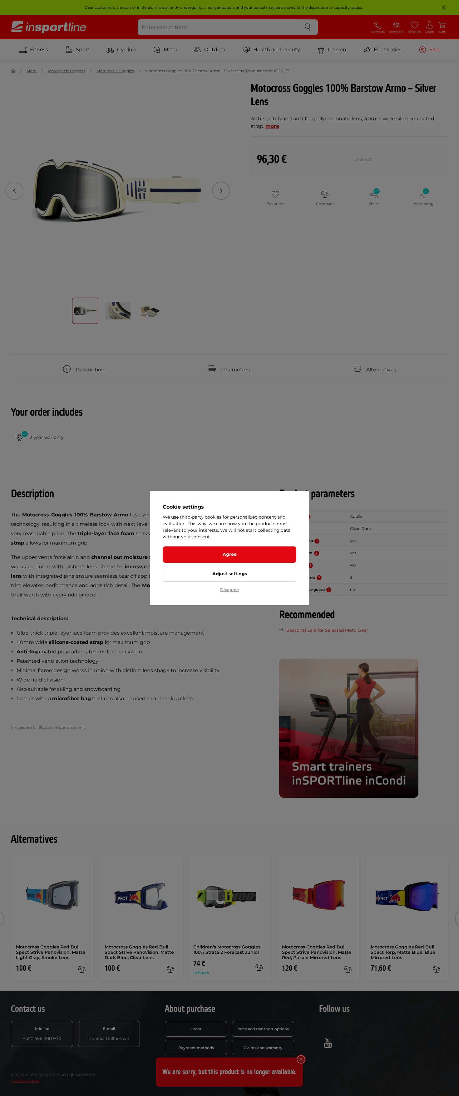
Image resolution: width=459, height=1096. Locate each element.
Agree (230, 554)
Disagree (229, 589)
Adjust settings (229, 573)
